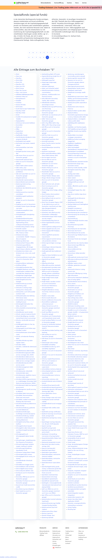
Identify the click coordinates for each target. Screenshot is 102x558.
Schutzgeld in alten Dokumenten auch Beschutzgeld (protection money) (25, 430)
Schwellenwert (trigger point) (24, 464)
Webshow (58, 547)
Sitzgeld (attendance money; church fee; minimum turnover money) (51, 291)
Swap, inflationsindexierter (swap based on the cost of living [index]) (77, 450)
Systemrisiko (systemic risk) (76, 497)
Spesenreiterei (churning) (49, 476)
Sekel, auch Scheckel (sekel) (50, 88)
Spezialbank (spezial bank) (50, 478)
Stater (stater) (72, 177)
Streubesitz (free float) (74, 340)
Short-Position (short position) (50, 194)
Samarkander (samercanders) (24, 180)
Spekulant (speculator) (48, 450)
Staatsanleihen (20, 121)
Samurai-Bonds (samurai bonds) (25, 182)
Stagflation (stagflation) (75, 143)
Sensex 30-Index (21, 104)
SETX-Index (19, 106)
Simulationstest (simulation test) (51, 267)
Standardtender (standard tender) (78, 161)
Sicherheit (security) (48, 210)
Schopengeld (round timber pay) (25, 328)
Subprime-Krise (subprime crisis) (77, 399)
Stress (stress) (72, 334)
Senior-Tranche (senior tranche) (51, 143)
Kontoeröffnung (58, 2)
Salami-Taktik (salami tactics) (24, 165)
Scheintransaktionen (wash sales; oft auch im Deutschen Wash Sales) (25, 259)
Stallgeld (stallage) (73, 145)
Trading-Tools (43, 533)
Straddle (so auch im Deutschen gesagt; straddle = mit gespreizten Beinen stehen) (78, 312)
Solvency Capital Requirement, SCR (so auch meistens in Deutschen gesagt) (51, 361)
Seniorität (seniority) (48, 141)
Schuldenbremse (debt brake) (25, 350)
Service (84, 2)
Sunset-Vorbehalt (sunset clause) (77, 426)
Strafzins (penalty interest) (75, 320)
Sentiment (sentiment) (48, 151)
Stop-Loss (19, 76)
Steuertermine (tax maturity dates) (78, 243)
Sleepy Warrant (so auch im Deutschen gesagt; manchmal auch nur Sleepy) (51, 308)
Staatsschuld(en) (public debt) (77, 110)
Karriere (69, 2)
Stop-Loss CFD (20, 86)
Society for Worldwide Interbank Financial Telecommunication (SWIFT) (51, 326)
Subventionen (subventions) (76, 415)
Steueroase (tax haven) (74, 230)
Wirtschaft (68, 535)
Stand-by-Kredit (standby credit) (77, 167)
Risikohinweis (56, 531)
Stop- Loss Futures (21, 92)
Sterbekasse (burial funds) (75, 202)
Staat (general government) (76, 86)
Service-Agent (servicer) (49, 157)
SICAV (17, 114)
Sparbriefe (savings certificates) (51, 411)
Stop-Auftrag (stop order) (75, 297)
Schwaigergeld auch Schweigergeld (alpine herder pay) (25, 436)
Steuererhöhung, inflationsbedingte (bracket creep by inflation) (78, 220)
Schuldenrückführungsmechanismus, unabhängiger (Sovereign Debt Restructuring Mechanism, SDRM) (26, 381)
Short (17, 74)
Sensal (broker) (46, 145)
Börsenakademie (46, 2)
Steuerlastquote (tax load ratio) (77, 228)
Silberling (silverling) (48, 263)
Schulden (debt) (21, 344)
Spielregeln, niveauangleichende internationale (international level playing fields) (51, 485)
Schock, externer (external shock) (26, 314)
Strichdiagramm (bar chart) (76, 342)
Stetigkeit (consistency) (75, 208)
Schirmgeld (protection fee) (24, 267)
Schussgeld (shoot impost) (24, 426)
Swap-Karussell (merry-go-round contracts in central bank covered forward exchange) (78, 460)
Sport (67, 539)
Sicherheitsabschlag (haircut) (50, 220)
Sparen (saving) (46, 426)
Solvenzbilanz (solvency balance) (51, 369)
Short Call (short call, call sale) (51, 184)
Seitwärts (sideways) (48, 86)
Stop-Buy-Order (20, 110)
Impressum (81, 535)
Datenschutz (56, 533)
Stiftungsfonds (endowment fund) (78, 257)
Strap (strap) (71, 332)
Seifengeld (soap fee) (48, 80)
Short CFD (19, 82)
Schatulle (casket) (21, 228)
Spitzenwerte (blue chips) (49, 511)
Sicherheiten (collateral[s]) (49, 214)
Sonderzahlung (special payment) (52, 387)
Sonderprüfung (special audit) (51, 385)
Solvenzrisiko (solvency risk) (50, 379)
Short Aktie (19, 80)
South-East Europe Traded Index (25, 108)
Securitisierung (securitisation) (25, 489)
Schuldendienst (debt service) (25, 356)
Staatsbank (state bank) (75, 90)
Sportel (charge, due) (48, 515)
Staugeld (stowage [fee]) (75, 180)
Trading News (69, 531)
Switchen (18, 102)
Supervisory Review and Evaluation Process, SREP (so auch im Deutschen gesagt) (78, 434)
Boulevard (68, 541)
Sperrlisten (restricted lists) (50, 474)
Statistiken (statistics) (74, 175)
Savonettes (19, 125)
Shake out (19, 127)
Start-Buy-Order (20, 112)
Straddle (18, 100)
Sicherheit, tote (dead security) (51, 212)
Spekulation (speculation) (49, 452)
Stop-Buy (18, 78)
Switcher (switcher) (73, 483)
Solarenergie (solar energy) (50, 342)
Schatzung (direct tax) (22, 241)
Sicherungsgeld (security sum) (51, 228)
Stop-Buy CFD (20, 84)
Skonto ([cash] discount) (49, 297)
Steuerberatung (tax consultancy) (77, 212)
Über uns (81, 531)
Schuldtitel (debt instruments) (25, 393)
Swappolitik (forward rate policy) (77, 464)
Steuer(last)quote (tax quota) (76, 232)
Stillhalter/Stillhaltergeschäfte (24, 94)
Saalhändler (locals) (21, 135)
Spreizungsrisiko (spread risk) (76, 78)
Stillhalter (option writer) (75, 263)
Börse (67, 537)
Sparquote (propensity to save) (51, 442)
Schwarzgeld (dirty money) (24, 454)
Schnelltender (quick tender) (24, 312)
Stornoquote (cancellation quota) (77, 308)
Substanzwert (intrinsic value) (76, 413)
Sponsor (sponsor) (47, 513)
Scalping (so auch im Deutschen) (25, 204)
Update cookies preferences (8, 557)
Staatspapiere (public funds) (76, 100)
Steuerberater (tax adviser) (76, 210)
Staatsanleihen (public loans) (76, 88)
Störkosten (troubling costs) (76, 306)
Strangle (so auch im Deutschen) (77, 330)
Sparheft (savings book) (49, 428)
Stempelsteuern (20, 98)
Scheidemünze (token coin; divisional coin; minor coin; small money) (25, 253)
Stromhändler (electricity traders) (77, 356)
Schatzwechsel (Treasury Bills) (25, 243)
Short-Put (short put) (48, 196)
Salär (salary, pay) (21, 167)
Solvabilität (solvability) (48, 344)
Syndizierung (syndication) (75, 487)
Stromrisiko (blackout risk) (75, 361)
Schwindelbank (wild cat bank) (25, 466)
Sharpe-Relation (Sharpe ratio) (51, 175)
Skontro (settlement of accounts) (51, 300)
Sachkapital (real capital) (23, 141)
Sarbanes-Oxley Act (21, 96)
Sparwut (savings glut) (48, 448)
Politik (67, 533)
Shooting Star (72, 509)
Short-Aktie (19, 133)
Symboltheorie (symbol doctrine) (77, 485)
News (77, 2)
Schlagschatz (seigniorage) (24, 275)
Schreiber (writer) (21, 330)
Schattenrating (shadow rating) (25, 226)
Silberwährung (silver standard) (51, 265)
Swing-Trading (72, 507)
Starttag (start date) (73, 173)
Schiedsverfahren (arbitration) (25, 263)
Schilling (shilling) (21, 265)
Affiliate (42, 535)
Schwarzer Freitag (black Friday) (25, 452)
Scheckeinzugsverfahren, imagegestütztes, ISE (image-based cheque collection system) (26, 247)
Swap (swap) (71, 442)
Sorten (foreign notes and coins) (51, 397)
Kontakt (80, 533)
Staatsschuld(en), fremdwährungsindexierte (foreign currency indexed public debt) (78, 114)
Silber (17, 129)
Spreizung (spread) (47, 517)
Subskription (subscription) (76, 405)
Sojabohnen (19, 131)
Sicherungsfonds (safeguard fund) (52, 226)
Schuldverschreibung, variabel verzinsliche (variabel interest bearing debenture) (25, 417)
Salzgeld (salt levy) (21, 177)
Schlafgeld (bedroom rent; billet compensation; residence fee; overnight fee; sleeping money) (25, 271)
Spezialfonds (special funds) (50, 480)
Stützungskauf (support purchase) (78, 387)
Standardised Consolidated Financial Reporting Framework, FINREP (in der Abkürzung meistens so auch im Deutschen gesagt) (77, 155)
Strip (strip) (71, 348)
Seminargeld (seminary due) (50, 139)
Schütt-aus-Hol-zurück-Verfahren (25, 123)
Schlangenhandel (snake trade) (25, 277)
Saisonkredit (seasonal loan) (24, 159)
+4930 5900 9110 (22, 531)
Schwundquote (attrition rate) (24, 470)
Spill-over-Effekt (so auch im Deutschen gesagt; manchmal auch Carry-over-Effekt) (51, 491)
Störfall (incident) (73, 304)
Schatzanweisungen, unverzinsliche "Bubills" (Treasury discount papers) (26, 237)
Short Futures (20, 88)
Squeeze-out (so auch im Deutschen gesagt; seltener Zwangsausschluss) (76, 82)
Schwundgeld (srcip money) (24, 468)
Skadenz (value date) (48, 295)
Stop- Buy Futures (21, 90)
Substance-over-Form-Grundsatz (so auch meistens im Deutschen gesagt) (77, 409)
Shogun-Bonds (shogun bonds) (51, 177)
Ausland (67, 543)
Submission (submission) (75, 389)
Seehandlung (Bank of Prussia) (51, 74)
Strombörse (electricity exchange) (78, 354)
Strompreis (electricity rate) (76, 358)
